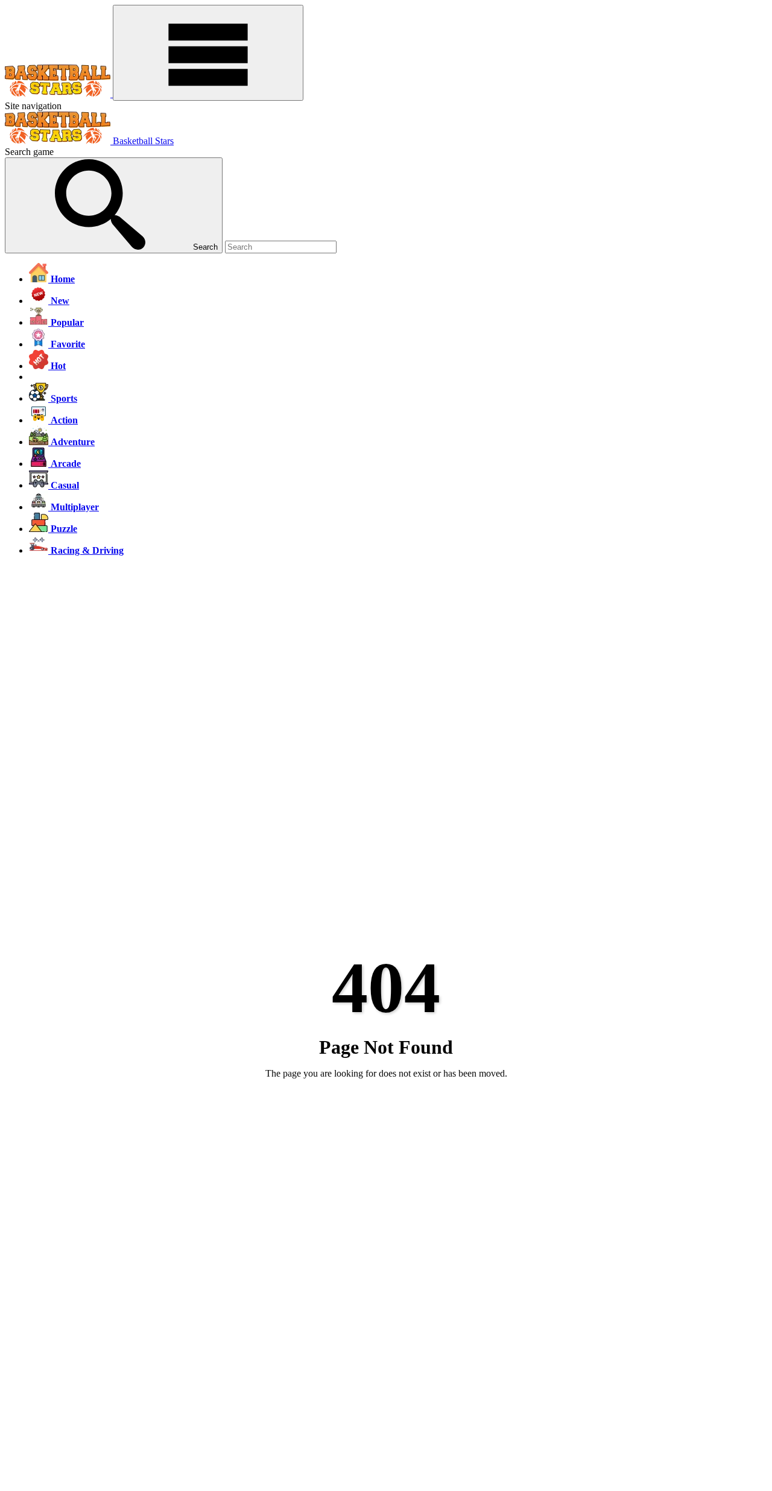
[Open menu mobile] (208, 53)
